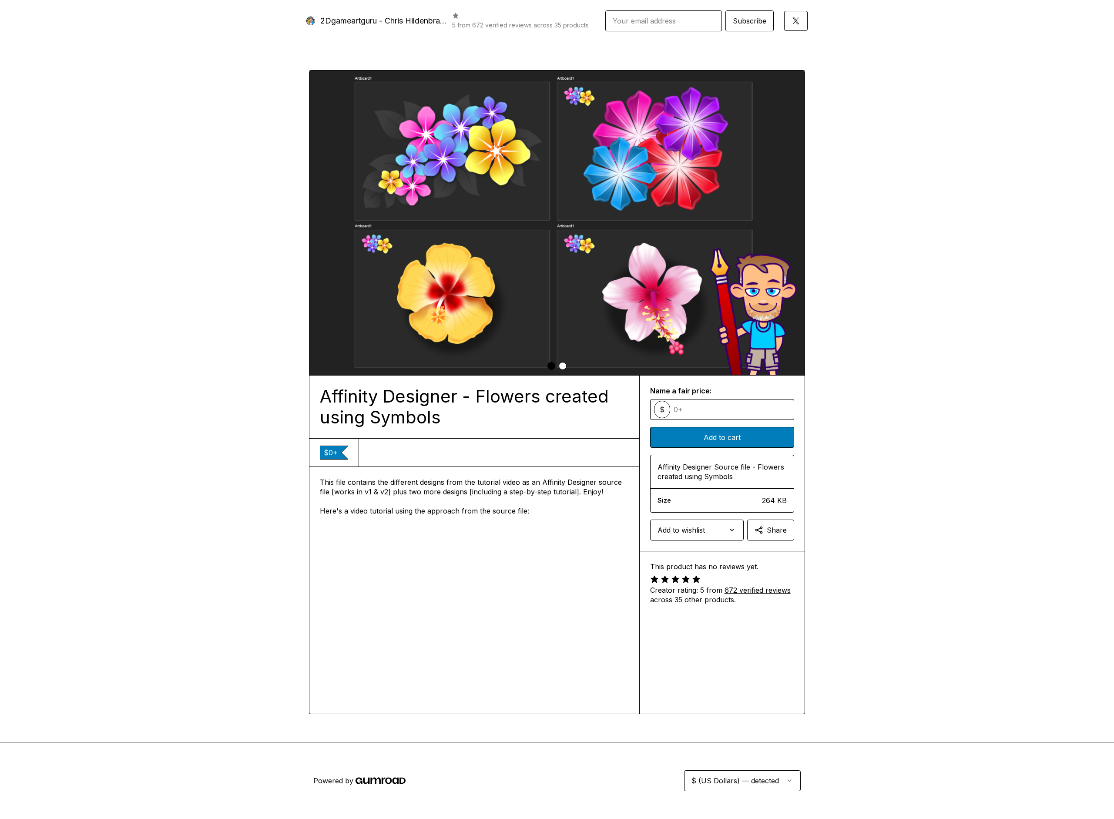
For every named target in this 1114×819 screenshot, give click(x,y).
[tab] (551, 366)
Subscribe (749, 21)
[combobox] (697, 530)
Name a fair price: (680, 390)
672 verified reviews (758, 590)
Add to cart (722, 437)
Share (777, 530)
